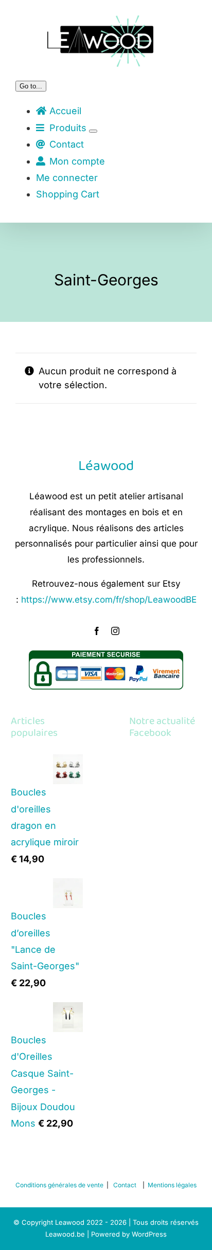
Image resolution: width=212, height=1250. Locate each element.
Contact (124, 1185)
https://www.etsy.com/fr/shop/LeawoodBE (109, 599)
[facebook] (97, 631)
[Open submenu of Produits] (93, 131)
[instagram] (115, 631)
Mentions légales (172, 1185)
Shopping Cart (67, 194)
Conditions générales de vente (59, 1185)
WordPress (149, 1234)
